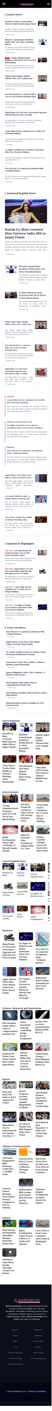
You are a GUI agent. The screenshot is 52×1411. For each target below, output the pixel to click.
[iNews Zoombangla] (26, 4)
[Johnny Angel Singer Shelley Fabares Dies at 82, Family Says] (42, 81)
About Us (15, 1330)
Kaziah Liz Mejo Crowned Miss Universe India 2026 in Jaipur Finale (20, 22)
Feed (16, 1347)
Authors (38, 1347)
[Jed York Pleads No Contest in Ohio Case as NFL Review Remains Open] (42, 98)
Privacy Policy (38, 1341)
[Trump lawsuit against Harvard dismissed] (42, 61)
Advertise (38, 1335)
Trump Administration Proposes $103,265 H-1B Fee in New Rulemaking (20, 60)
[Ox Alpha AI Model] (42, 609)
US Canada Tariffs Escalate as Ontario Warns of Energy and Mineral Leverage (17, 498)
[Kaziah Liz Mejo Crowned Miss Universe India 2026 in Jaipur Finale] (42, 25)
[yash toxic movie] (41, 522)
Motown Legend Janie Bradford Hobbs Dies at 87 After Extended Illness (19, 42)
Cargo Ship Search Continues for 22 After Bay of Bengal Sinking (25, 132)
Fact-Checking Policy (38, 1358)
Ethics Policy (38, 1353)
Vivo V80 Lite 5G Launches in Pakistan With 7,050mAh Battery (24, 169)
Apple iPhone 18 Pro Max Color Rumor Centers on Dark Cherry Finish (18, 477)
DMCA (15, 1341)
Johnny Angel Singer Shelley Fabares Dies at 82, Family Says (19, 77)
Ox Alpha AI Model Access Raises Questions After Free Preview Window (24, 151)
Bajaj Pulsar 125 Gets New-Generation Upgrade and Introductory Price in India (26, 113)
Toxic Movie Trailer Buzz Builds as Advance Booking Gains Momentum (18, 520)
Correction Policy (15, 1358)
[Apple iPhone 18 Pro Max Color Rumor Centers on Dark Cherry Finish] (41, 481)
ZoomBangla (41, 1391)
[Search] (48, 4)
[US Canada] (41, 502)
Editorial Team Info (15, 1353)
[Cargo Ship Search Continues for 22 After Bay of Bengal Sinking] (42, 591)
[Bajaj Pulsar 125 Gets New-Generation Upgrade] (42, 573)
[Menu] (4, 4)
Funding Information (15, 1364)
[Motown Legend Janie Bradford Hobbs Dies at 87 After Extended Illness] (42, 44)
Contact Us (38, 1330)
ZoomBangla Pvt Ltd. (19, 1391)
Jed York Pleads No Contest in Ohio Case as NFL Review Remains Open (20, 95)
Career (15, 1335)
